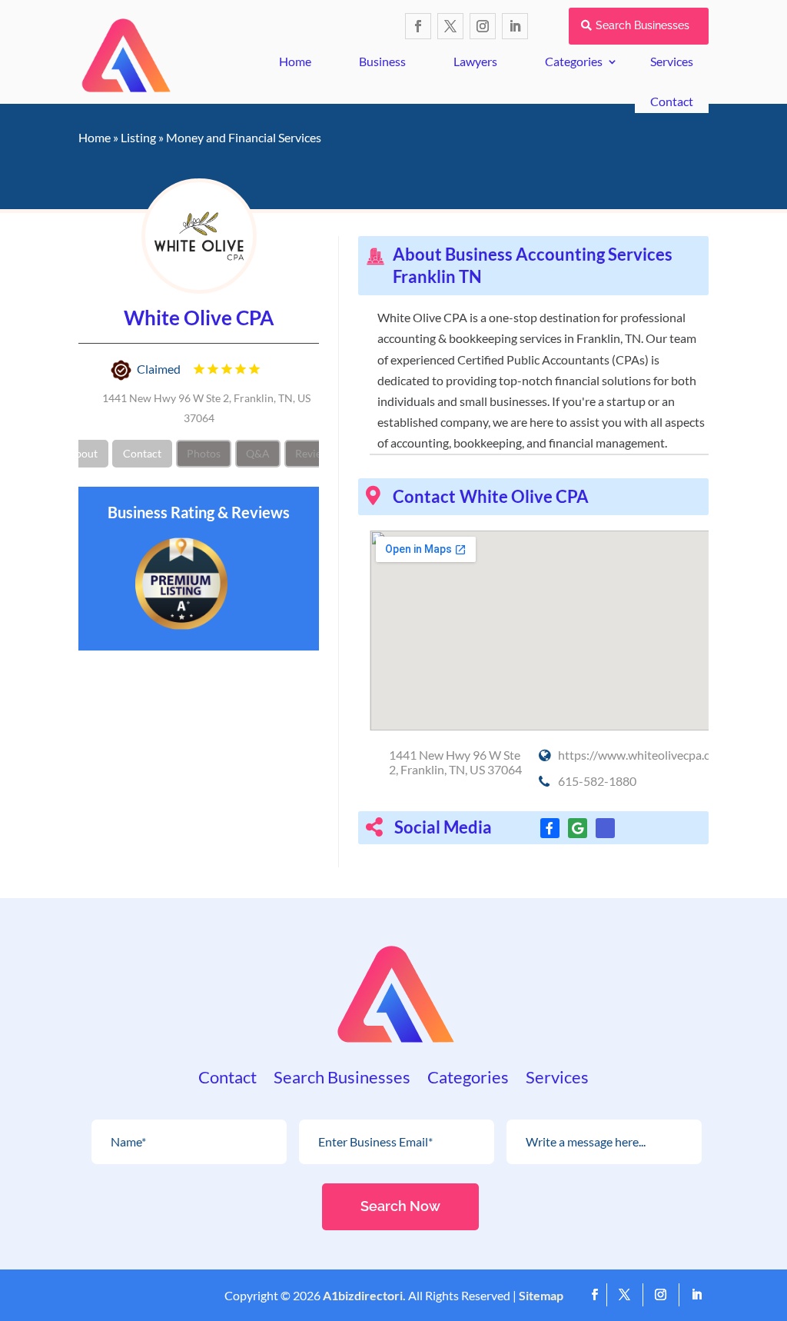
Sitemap (541, 1295)
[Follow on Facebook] (418, 26)
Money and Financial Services (243, 137)
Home (295, 61)
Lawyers (475, 61)
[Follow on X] (450, 26)
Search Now (400, 1206)
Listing (138, 137)
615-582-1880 (597, 781)
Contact (671, 101)
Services (557, 1079)
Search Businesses (642, 25)
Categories (574, 61)
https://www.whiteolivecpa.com (642, 754)
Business (382, 61)
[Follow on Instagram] (483, 26)
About (83, 453)
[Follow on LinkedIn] (515, 26)
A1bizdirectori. (364, 1295)
